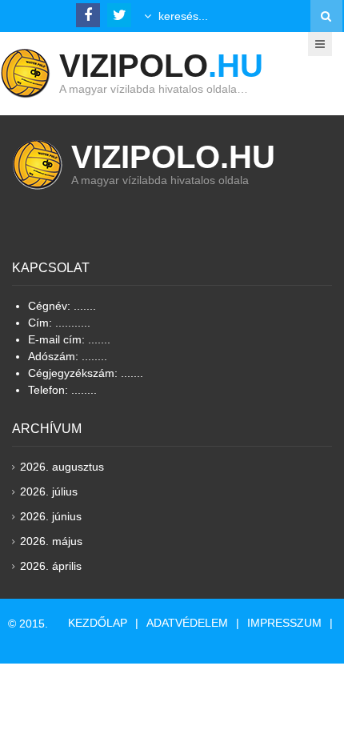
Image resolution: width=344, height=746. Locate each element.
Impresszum (284, 622)
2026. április (51, 566)
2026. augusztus (62, 466)
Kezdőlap (97, 622)
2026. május (51, 541)
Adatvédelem (187, 622)
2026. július (49, 491)
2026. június (51, 516)
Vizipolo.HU (173, 156)
